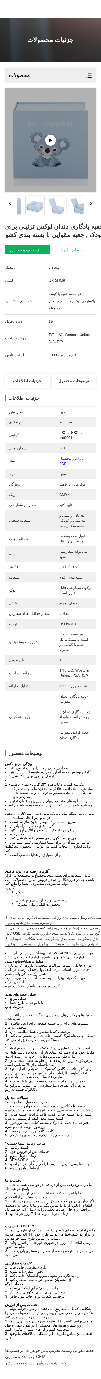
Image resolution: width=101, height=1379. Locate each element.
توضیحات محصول (73, 380)
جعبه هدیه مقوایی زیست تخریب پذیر (36, 1363)
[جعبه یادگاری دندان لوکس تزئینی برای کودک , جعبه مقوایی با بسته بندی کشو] (50, 140)
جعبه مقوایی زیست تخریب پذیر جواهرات (59, 1350)
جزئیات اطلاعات (27, 380)
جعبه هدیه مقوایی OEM (25, 1356)
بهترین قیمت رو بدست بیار (30, 250)
